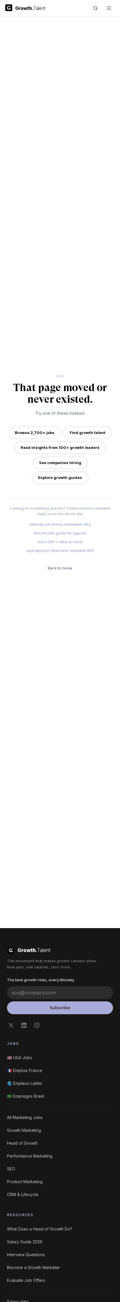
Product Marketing (25, 1181)
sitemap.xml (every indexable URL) (60, 524)
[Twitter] (11, 1025)
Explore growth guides (60, 477)
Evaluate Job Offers (26, 1280)
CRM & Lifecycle (22, 1194)
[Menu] (109, 8)
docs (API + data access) (60, 541)
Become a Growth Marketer (33, 1267)
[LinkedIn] (23, 1025)
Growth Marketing (24, 1130)
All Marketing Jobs (25, 1117)
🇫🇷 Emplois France (24, 1070)
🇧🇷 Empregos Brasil (25, 1096)
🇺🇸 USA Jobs (19, 1057)
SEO (11, 1168)
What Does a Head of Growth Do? (39, 1228)
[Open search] (95, 8)
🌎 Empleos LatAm (24, 1083)
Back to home (60, 568)
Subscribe (60, 1007)
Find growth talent (87, 432)
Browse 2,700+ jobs (34, 432)
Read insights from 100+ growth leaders (60, 447)
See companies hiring (60, 462)
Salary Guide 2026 (25, 1241)
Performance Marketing (29, 1155)
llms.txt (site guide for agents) (60, 533)
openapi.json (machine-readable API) (60, 550)
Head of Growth (22, 1143)
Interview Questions (26, 1254)
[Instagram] (36, 1025)
